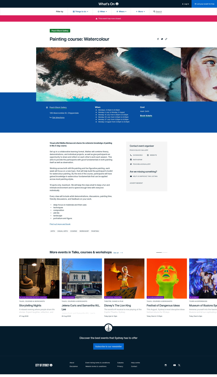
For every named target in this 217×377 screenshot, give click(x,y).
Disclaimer (74, 366)
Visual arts (63, 231)
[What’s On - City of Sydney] (108, 4)
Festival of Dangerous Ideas (163, 305)
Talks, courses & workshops (32, 301)
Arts (53, 231)
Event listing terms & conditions (97, 362)
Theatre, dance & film (113, 301)
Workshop (84, 231)
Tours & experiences (198, 301)
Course (73, 231)
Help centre (135, 362)
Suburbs (120, 362)
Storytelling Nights (30, 305)
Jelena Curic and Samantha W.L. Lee (81, 307)
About (72, 362)
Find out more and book (60, 224)
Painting (95, 231)
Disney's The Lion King (117, 305)
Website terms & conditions (95, 366)
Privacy (120, 366)
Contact (134, 366)
